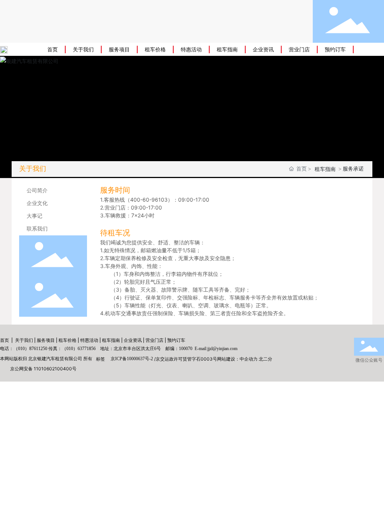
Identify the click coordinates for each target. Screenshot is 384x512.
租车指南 (111, 340)
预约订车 (176, 340)
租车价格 (67, 340)
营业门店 (155, 340)
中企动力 (249, 359)
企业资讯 (133, 340)
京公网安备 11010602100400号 (43, 368)
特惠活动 (89, 340)
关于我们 (24, 340)
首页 (4, 340)
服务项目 (46, 340)
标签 (100, 359)
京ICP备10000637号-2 (132, 358)
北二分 (265, 359)
